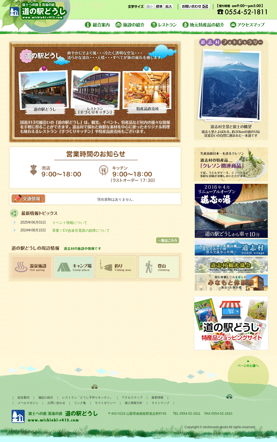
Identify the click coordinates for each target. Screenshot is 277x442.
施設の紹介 (45, 397)
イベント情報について (69, 223)
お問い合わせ (56, 402)
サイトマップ (160, 402)
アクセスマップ (132, 397)
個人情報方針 (134, 402)
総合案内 (23, 397)
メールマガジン (28, 402)
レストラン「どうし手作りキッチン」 (87, 397)
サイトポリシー (105, 402)
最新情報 (157, 397)
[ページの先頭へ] (248, 367)
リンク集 (80, 402)
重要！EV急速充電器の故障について (81, 230)
